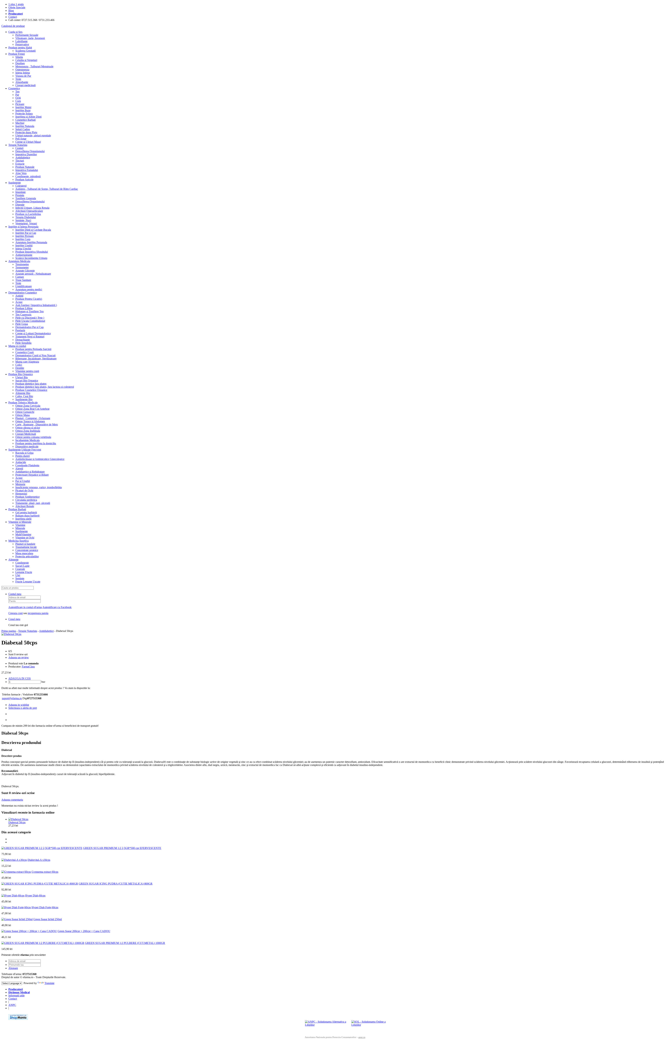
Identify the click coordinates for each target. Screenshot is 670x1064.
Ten (17, 91)
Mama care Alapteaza (27, 361)
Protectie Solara (24, 113)
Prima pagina (8, 630)
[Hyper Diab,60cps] (12, 895)
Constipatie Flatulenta (27, 465)
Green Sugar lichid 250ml (47, 919)
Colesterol (21, 185)
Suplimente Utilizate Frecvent (24, 449)
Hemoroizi (21, 493)
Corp (18, 100)
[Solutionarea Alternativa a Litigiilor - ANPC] (327, 1025)
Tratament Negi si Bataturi (29, 336)
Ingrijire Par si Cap (25, 232)
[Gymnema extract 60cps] (16, 871)
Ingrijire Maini (23, 107)
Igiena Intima (22, 72)
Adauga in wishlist (18, 704)
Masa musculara (24, 553)
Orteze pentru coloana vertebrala (33, 437)
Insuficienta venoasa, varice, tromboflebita (38, 487)
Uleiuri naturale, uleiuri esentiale (33, 135)
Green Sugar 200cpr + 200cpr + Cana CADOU (84, 931)
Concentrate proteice (26, 550)
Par (17, 94)
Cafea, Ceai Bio (24, 396)
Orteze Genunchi (24, 411)
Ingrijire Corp (22, 239)
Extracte (19, 163)
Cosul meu (14, 619)
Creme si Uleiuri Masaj (28, 141)
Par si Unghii (22, 481)
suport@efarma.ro (12, 698)
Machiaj (19, 122)
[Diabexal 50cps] (11, 634)
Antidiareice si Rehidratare (30, 471)
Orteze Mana (22, 415)
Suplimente (14, 182)
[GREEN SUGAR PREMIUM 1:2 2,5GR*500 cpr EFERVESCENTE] (41, 848)
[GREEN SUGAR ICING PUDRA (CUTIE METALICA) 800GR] (39, 883)
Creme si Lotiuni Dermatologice (33, 333)
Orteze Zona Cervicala (27, 405)
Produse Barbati (17, 509)
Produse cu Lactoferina (28, 214)
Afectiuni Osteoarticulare (29, 210)
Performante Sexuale (26, 35)
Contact (12, 16)
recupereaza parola (38, 613)
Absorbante (21, 82)
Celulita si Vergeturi (26, 60)
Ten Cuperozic (23, 314)
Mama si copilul (17, 345)
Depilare (20, 63)
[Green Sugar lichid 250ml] (17, 919)
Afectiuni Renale (24, 506)
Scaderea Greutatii (25, 50)
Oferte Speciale (16, 7)
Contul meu (14, 593)
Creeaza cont (15, 613)
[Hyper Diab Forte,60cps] (16, 907)
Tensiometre (22, 264)
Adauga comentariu (12, 799)
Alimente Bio (22, 393)
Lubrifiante (21, 41)
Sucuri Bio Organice (26, 380)
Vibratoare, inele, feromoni (30, 38)
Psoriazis (20, 330)
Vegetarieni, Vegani (26, 223)
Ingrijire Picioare (24, 236)
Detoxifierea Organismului (30, 151)
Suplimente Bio (23, 399)
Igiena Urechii (23, 248)
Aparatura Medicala (19, 261)
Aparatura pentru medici (28, 289)
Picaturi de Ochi (24, 490)
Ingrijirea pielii (23, 518)
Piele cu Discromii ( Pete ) (29, 317)
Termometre (22, 267)
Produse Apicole (24, 179)
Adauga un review (18, 657)
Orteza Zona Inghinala (27, 430)
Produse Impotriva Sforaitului (31, 251)
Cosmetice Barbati (25, 119)
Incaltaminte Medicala (27, 440)
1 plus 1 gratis (16, 4)
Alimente (13, 559)
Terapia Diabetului (25, 217)
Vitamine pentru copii (27, 371)
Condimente (22, 562)
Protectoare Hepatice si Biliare (32, 474)
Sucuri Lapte (22, 565)
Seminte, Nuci (23, 220)
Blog (11, 10)
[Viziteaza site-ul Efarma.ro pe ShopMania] (18, 1018)
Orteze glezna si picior (27, 427)
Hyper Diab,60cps (35, 895)
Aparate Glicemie (25, 270)
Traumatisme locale (26, 547)
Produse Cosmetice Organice (31, 389)
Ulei (17, 575)
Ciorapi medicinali (25, 85)
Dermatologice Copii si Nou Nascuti (35, 355)
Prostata (19, 195)
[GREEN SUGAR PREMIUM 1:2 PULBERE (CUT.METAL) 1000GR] (42, 942)
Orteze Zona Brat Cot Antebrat (32, 408)
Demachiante (22, 339)
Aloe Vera (21, 173)
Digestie (19, 204)
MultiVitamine (23, 534)
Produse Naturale (24, 166)
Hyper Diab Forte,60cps (45, 907)
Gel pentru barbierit (26, 512)
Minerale (20, 528)
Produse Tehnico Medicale (23, 402)
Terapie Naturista (17, 144)
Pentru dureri (22, 455)
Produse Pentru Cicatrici (28, 298)
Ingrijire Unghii (23, 245)
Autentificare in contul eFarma (25, 607)
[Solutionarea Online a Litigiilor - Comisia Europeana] (373, 1025)
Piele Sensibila (23, 342)
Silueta (19, 56)
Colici (18, 364)
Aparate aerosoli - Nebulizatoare (33, 273)
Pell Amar (20, 138)
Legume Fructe (23, 572)
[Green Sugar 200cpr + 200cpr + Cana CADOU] (29, 931)
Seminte (19, 578)
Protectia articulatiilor (27, 556)
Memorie (20, 484)
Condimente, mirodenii (28, 176)
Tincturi (19, 160)
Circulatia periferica (26, 499)
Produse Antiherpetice (27, 496)
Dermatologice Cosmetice (22, 292)
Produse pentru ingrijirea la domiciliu (35, 443)
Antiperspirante (23, 254)
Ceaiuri (19, 148)
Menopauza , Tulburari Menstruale (34, 66)
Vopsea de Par (23, 75)
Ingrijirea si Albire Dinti (28, 116)
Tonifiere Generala (25, 198)
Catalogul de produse (13, 25)
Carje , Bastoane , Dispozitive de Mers (36, 424)
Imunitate (20, 192)
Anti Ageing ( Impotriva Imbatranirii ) (36, 305)
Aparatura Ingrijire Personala (31, 242)
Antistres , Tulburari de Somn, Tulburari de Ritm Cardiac (46, 188)
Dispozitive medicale (26, 446)
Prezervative (22, 44)
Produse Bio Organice (20, 374)
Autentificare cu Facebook (57, 607)
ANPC (12, 1004)
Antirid (19, 295)
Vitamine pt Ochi (24, 537)
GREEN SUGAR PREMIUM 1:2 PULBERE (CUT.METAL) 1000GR (125, 942)
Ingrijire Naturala (24, 126)
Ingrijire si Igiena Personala (23, 226)
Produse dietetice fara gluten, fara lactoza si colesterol (44, 386)
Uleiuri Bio (21, 377)
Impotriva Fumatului (26, 170)
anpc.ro (361, 1037)
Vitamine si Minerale (19, 521)
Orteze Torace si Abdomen (30, 421)
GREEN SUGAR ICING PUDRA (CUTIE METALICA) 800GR (115, 883)
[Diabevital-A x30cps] (14, 859)
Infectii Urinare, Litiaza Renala (32, 207)
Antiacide (20, 462)
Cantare (19, 276)
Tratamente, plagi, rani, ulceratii (32, 503)
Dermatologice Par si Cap (29, 327)
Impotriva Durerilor (26, 154)
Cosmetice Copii (24, 352)
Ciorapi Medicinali (25, 433)
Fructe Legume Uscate (27, 581)
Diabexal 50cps (16, 822)
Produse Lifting (23, 308)
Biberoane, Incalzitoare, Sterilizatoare (36, 358)
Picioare (19, 104)
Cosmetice (14, 88)
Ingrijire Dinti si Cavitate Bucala (33, 229)
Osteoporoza (22, 69)
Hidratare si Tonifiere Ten (29, 311)
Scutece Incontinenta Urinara (31, 258)
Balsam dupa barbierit (27, 515)
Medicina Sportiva (18, 540)
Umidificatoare (23, 286)
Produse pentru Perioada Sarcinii (33, 349)
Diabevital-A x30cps (39, 859)
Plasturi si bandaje (25, 543)
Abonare (13, 968)
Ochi (18, 97)
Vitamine (20, 525)
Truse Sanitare (23, 280)
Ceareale (20, 569)
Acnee (19, 302)
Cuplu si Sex (15, 31)
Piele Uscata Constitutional (30, 320)
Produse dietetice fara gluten (30, 383)
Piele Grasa (21, 323)
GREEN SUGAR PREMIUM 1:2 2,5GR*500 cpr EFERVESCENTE (122, 848)
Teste (18, 78)
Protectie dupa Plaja (26, 132)
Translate (49, 983)
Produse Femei (16, 53)
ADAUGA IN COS (19, 678)
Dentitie (19, 367)
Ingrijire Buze (23, 110)
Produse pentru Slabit (20, 47)
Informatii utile (16, 995)
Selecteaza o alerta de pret (22, 707)
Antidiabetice (22, 157)
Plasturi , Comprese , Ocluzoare (32, 418)
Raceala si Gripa (24, 452)
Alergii (19, 468)
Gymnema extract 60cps (45, 871)
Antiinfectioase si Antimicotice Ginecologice (39, 459)
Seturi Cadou (22, 129)
